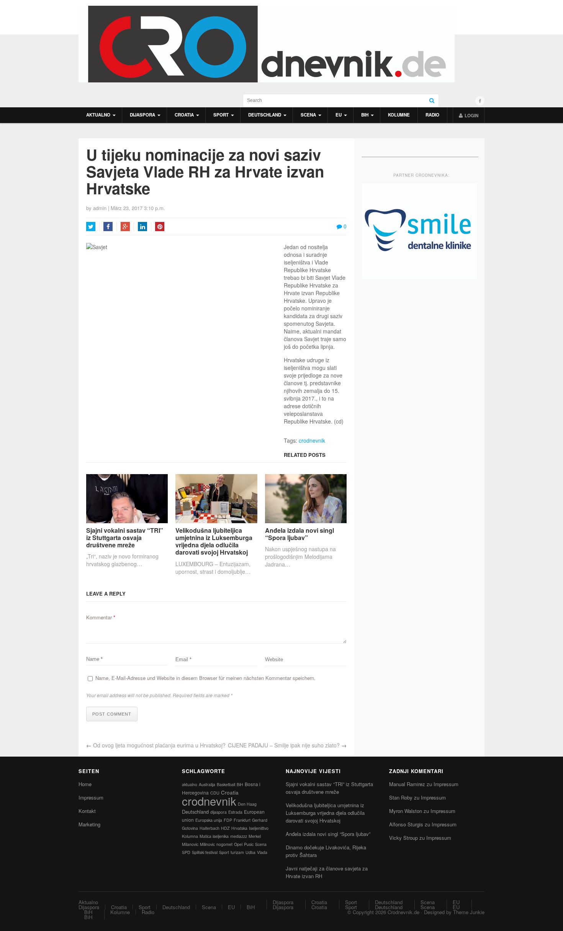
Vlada (262, 852)
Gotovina (190, 828)
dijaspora (218, 812)
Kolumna (190, 836)
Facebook (108, 226)
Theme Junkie (468, 912)
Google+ (125, 226)
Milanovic (190, 844)
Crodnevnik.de (403, 912)
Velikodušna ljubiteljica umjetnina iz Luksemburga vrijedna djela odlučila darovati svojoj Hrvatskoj (213, 541)
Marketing (89, 824)
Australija (207, 784)
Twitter (90, 226)
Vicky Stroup (403, 837)
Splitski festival (205, 852)
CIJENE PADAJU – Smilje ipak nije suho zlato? (284, 745)
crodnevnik (312, 440)
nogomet (224, 844)
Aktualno (98, 115)
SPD (186, 852)
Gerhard (259, 820)
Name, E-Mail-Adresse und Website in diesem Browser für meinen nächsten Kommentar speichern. (205, 677)
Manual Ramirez (407, 784)
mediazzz (238, 836)
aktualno (189, 784)
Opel (238, 844)
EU (339, 115)
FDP (228, 820)
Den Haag (247, 804)
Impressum (91, 797)
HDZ (225, 828)
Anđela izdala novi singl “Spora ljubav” (299, 534)
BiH (364, 115)
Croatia (184, 115)
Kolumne (399, 115)
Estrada (235, 812)
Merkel (255, 836)
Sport (221, 115)
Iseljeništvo (258, 828)
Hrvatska (239, 828)
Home (85, 784)
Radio (432, 115)
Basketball (226, 784)
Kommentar (100, 617)
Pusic (249, 844)
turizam (237, 852)
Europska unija (208, 820)
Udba (250, 852)
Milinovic (207, 844)
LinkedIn (142, 226)
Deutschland (264, 115)
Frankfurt (242, 820)
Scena (308, 115)
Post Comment (111, 714)
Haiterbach (209, 828)
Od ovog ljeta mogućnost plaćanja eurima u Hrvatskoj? (159, 745)
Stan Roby (400, 797)
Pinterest (159, 226)
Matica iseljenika (214, 836)
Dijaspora (142, 115)
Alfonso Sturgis (406, 824)
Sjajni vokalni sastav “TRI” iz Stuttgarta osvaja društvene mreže (124, 538)
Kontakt (87, 810)
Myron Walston (405, 810)
